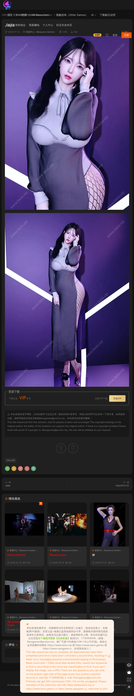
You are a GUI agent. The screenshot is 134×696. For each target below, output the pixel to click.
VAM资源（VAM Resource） (33, 15)
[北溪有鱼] (7, 5)
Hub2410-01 (122, 485)
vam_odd (11, 460)
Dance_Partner (16, 554)
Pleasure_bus (58, 554)
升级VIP (117, 398)
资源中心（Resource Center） (23, 550)
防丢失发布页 (64, 25)
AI (92, 15)
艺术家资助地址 (16, 25)
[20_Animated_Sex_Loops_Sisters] (24, 591)
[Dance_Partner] (24, 525)
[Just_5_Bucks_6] (109, 591)
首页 (10, 15)
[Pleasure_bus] (67, 525)
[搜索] (107, 35)
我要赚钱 (34, 25)
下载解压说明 (107, 15)
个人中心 (48, 25)
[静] (109, 525)
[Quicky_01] (67, 591)
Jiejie (7, 485)
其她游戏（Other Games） (72, 15)
